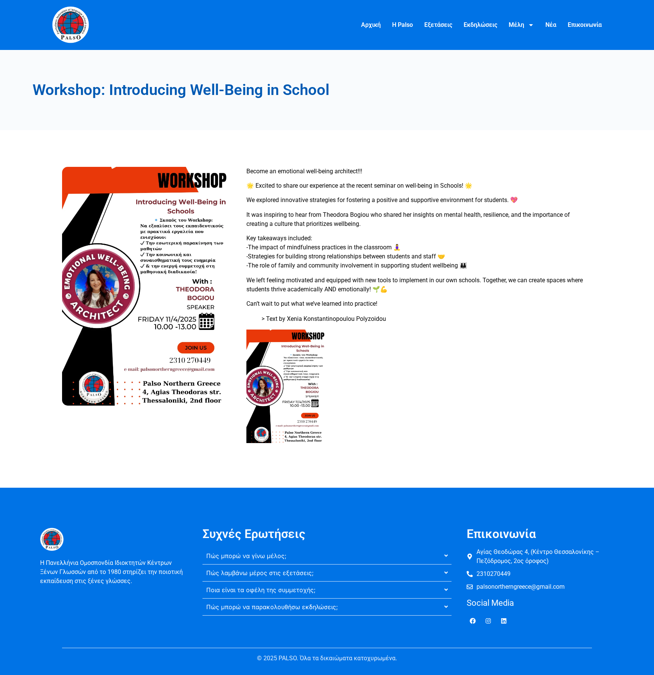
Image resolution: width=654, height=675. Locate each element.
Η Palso (402, 24)
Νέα (550, 24)
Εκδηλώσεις (480, 24)
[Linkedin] (504, 621)
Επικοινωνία (585, 24)
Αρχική (371, 24)
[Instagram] (488, 621)
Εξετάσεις (438, 24)
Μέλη (516, 24)
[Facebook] (473, 621)
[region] (98, 620)
